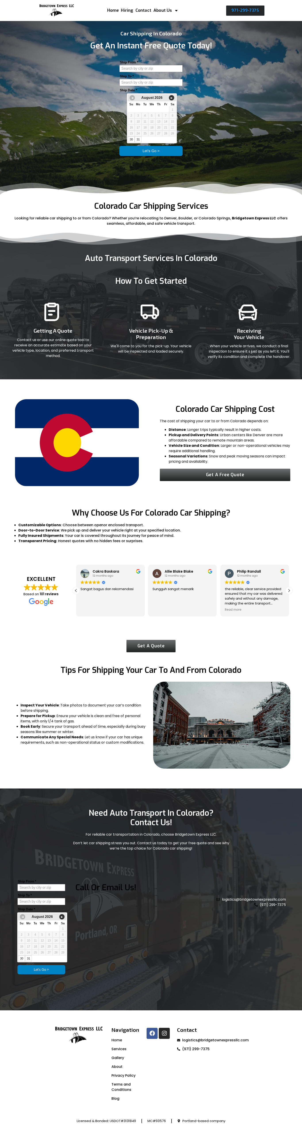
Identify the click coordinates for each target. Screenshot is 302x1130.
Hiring (127, 10)
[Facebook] (152, 1033)
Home (113, 10)
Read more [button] (161, 610)
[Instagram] (164, 1033)
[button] (289, 590)
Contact (143, 10)
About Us (162, 10)
